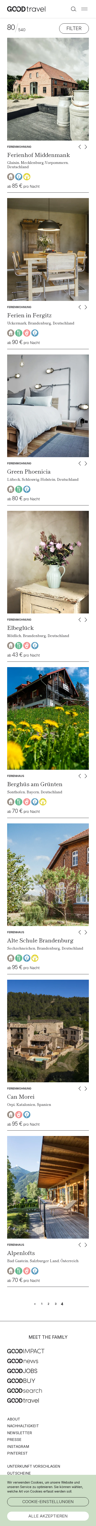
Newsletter (19, 1433)
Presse (14, 1440)
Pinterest (17, 1453)
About (13, 1419)
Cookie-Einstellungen (48, 1501)
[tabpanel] (48, 89)
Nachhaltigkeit (23, 1426)
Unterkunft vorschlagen (33, 1466)
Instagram (18, 1446)
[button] (84, 8)
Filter (74, 28)
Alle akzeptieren (48, 1516)
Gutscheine (19, 1473)
